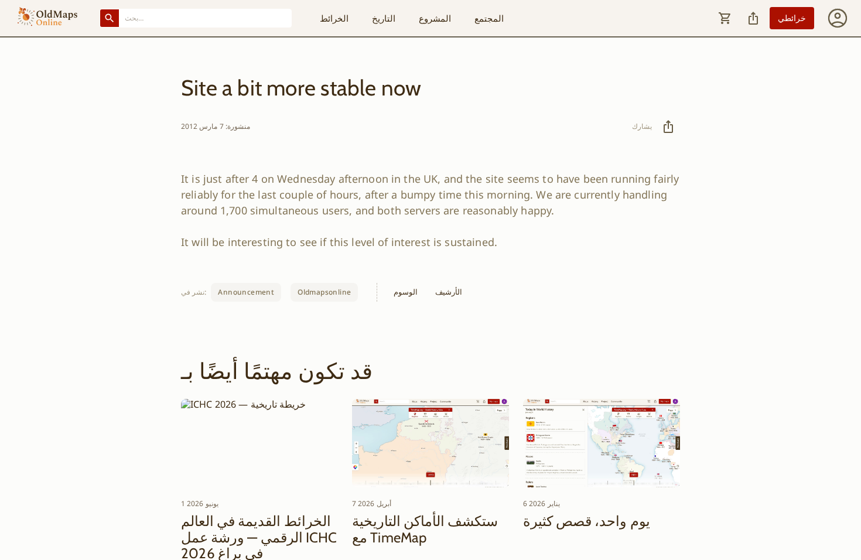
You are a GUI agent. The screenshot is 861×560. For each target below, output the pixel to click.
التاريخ (383, 18)
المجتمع (489, 18)
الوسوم (406, 291)
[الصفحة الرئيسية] (47, 18)
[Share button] (753, 18)
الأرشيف (448, 291)
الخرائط (334, 18)
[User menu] (838, 18)
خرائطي (792, 17)
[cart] (725, 18)
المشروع (435, 18)
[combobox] (205, 18)
